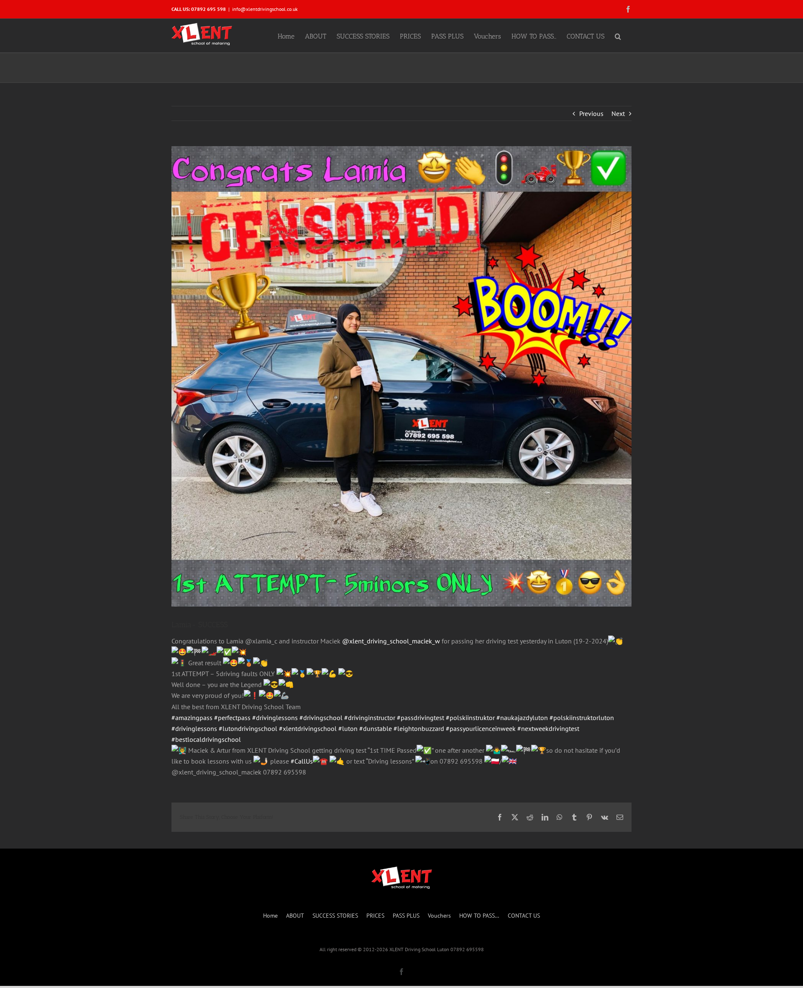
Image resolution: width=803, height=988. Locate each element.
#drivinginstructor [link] (369, 717)
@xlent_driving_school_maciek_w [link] (391, 641)
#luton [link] (348, 728)
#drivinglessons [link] (275, 717)
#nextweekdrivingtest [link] (548, 728)
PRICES (375, 915)
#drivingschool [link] (321, 717)
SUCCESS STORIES (335, 915)
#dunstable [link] (375, 728)
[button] (618, 35)
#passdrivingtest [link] (420, 717)
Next (618, 113)
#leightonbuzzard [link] (419, 728)
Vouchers (439, 915)
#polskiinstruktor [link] (470, 717)
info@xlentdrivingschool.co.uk (265, 9)
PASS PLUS (406, 915)
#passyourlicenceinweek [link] (481, 728)
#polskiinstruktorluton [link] (582, 717)
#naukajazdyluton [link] (522, 717)
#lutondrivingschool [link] (248, 728)
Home (270, 915)
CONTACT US (524, 915)
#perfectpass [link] (232, 717)
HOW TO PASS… (479, 915)
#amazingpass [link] (191, 717)
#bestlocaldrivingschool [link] (206, 739)
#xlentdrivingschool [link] (308, 728)
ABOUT (295, 915)
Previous (591, 113)
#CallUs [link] (302, 761)
